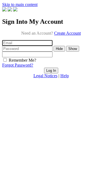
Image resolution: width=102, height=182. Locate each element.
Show (72, 49)
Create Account (67, 33)
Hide (59, 49)
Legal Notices (45, 75)
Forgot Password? (17, 65)
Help (64, 75)
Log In (51, 70)
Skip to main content (20, 4)
